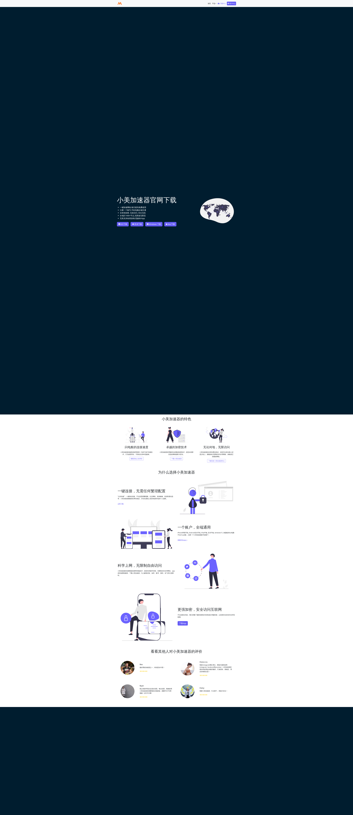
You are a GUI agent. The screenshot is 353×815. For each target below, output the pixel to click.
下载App (182, 623)
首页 (209, 3)
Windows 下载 (155, 224)
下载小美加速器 (176, 459)
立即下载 (121, 504)
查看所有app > (182, 540)
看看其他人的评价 (136, 459)
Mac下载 (171, 224)
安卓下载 (138, 224)
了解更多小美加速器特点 (216, 461)
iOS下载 (124, 224)
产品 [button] (213, 3)
